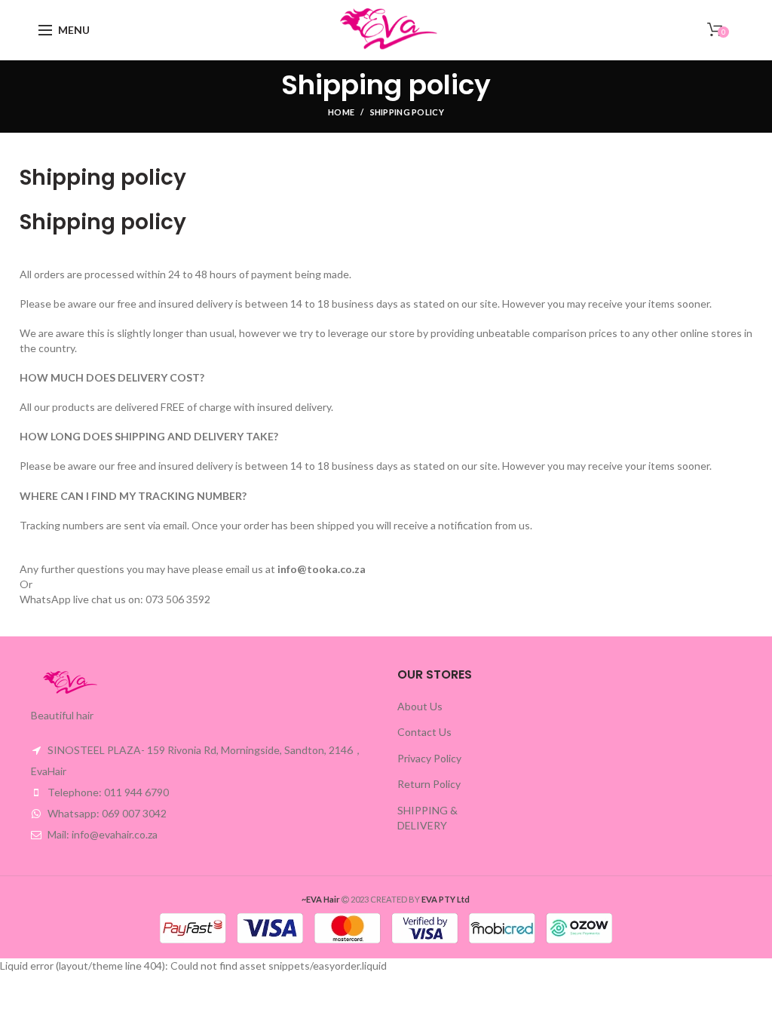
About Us (420, 706)
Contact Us (424, 731)
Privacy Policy (429, 758)
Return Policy (429, 783)
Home (341, 112)
